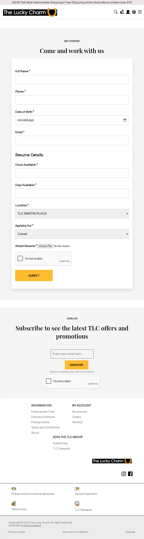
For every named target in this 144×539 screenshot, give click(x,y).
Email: (19, 132)
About (35, 432)
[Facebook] (130, 474)
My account (79, 411)
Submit (34, 275)
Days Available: (25, 185)
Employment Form (43, 411)
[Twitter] (123, 474)
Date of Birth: (24, 112)
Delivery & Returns (43, 417)
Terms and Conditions (45, 427)
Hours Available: (25, 164)
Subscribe (76, 365)
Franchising (60, 443)
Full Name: (22, 71)
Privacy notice (40, 422)
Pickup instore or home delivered (32, 494)
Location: (21, 205)
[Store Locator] (122, 12)
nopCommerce (32, 525)
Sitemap (130, 532)
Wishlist (77, 422)
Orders (76, 417)
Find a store (19, 509)
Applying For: (23, 225)
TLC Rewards (61, 448)
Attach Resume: (25, 246)
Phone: (19, 91)
